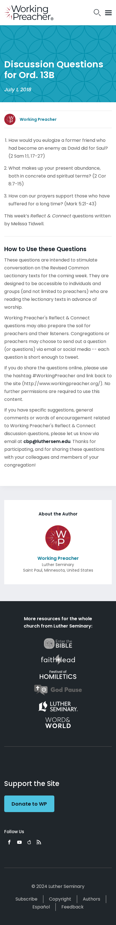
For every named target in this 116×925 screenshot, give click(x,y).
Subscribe (26, 899)
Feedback (72, 907)
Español (41, 907)
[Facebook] (9, 842)
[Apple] (29, 842)
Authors (91, 899)
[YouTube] (19, 842)
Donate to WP (29, 803)
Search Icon (97, 12)
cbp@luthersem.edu (46, 441)
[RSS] (39, 842)
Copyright (60, 899)
